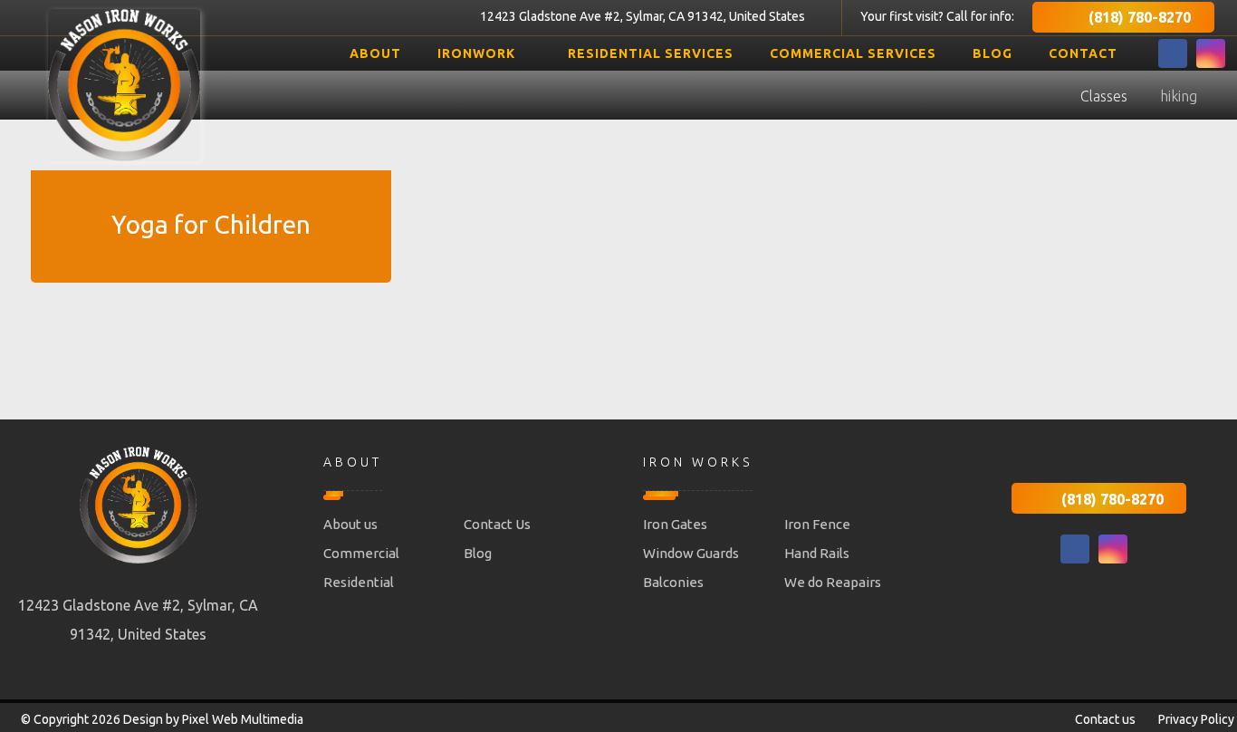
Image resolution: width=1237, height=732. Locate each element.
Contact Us (497, 524)
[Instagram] (1210, 53)
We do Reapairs (832, 582)
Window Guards (691, 553)
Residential (358, 582)
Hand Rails (816, 553)
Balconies (673, 582)
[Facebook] (1172, 53)
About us (350, 524)
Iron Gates (675, 524)
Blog (478, 553)
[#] (1074, 549)
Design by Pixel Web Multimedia (213, 719)
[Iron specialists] (124, 85)
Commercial (361, 553)
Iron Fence (817, 524)
